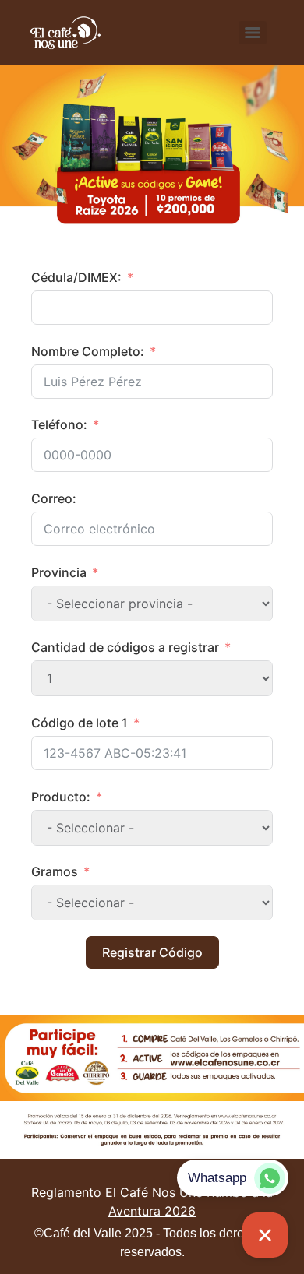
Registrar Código (152, 952)
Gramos (54, 871)
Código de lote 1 (79, 722)
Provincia (59, 572)
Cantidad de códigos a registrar (125, 647)
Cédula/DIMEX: (76, 277)
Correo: (53, 498)
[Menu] (253, 32)
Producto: (60, 796)
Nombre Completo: (87, 351)
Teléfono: (59, 424)
